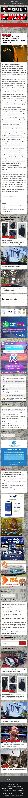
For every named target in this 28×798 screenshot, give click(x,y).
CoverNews (13, 795)
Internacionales (6, 237)
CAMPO (4, 468)
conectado (15, 302)
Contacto (9, 3)
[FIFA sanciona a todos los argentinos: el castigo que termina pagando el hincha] (14, 734)
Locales (4, 34)
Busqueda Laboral (21, 779)
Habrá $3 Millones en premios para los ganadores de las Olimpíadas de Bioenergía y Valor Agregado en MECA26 (13, 474)
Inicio (5, 3)
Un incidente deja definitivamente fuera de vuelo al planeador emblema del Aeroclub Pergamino (13, 606)
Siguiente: (13, 209)
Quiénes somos (15, 3)
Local (3, 778)
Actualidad (5, 779)
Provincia (9, 285)
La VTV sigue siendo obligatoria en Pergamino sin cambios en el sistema (13, 289)
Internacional (21, 778)
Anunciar (22, 3)
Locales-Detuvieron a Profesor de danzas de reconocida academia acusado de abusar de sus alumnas (13, 627)
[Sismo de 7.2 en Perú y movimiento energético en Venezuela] (14, 759)
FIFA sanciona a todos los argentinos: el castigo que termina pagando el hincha (13, 745)
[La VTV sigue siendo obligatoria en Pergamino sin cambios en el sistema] (14, 278)
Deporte (4, 741)
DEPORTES (5, 405)
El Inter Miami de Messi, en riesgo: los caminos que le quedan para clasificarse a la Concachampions (13, 418)
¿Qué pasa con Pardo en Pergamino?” (11, 266)
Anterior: (14, 204)
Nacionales (17, 741)
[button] (2, 24)
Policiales (9, 34)
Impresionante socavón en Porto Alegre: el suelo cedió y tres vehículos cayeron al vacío (13, 670)
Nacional (14, 778)
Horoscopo (24, 401)
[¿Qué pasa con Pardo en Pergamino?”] (14, 256)
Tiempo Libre (12, 779)
